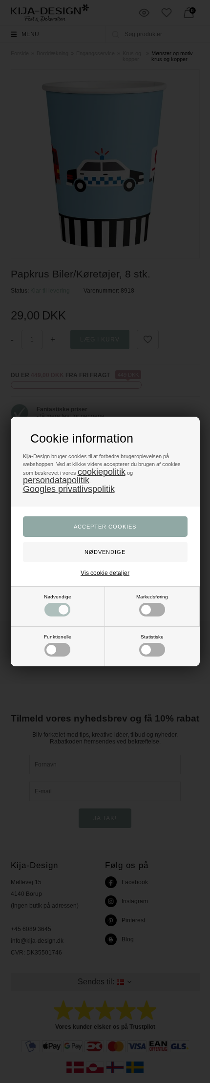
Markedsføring (152, 596)
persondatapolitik (56, 480)
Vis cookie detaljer (105, 573)
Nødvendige (57, 596)
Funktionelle (57, 636)
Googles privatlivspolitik (69, 489)
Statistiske (152, 636)
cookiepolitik (102, 472)
